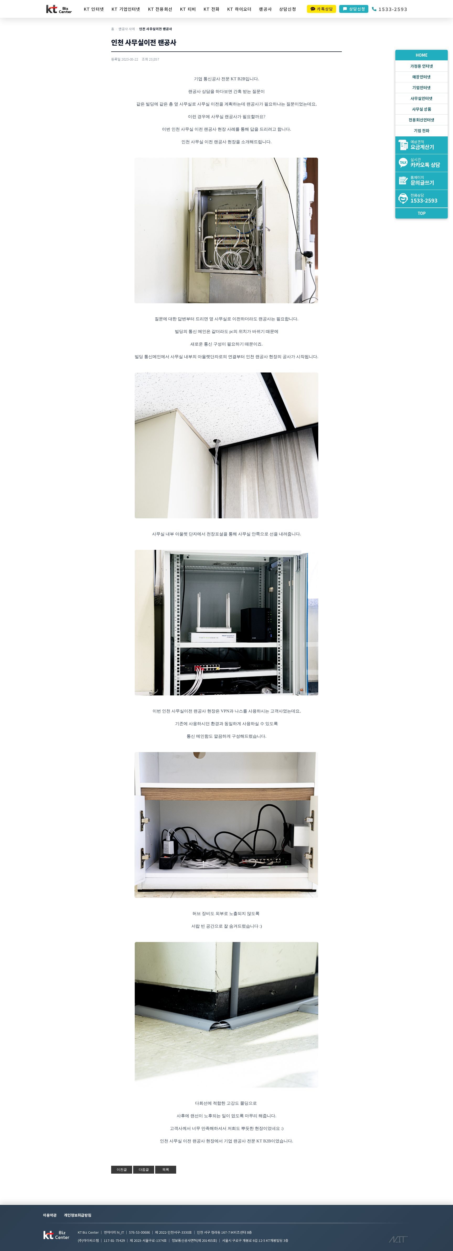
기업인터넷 (421, 87)
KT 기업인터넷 (126, 9)
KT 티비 (188, 9)
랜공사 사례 (126, 28)
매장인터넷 (421, 76)
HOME (422, 55)
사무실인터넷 (422, 98)
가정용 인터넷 (421, 66)
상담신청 (287, 9)
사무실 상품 (421, 109)
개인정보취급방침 (77, 1215)
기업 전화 (421, 130)
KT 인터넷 (94, 9)
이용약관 (50, 1215)
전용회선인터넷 (421, 120)
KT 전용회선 (160, 9)
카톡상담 (325, 9)
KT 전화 (211, 9)
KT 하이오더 (239, 9)
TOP (422, 213)
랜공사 (265, 9)
